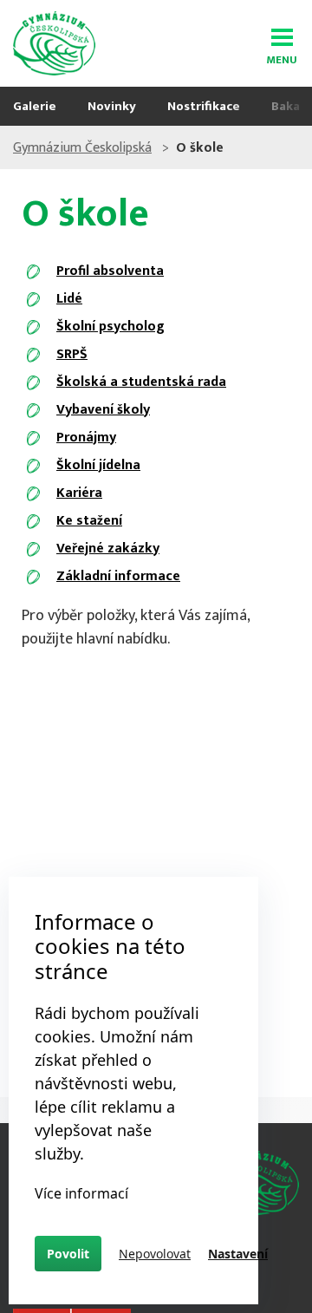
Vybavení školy (103, 409)
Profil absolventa (110, 271)
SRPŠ (72, 354)
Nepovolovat (155, 1253)
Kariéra (79, 493)
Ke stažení (89, 520)
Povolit (68, 1253)
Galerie (34, 106)
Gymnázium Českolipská (82, 148)
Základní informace (118, 576)
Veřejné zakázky (107, 548)
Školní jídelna (98, 465)
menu (281, 57)
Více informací (81, 1193)
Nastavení (238, 1253)
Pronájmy (86, 437)
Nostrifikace (203, 106)
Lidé (69, 298)
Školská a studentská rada (141, 382)
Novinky (112, 106)
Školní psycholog (110, 326)
